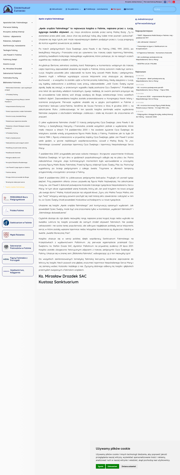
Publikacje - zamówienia (97, 9)
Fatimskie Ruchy (10, 78)
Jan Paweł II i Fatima (12, 55)
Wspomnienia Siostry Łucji (15, 106)
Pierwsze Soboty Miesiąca (153, 2)
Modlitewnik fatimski (13, 152)
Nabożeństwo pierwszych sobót (17, 142)
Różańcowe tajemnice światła (16, 121)
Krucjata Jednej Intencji (133, 2)
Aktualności (57, 9)
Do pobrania (73, 9)
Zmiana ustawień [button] (129, 466)
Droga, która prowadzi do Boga (17, 177)
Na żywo (117, 9)
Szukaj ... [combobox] (158, 9)
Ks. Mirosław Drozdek (12, 69)
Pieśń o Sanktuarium (12, 138)
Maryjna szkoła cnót (12, 157)
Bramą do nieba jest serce (15, 182)
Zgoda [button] (100, 466)
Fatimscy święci (10, 59)
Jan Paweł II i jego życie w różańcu (17, 167)
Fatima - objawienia (12, 36)
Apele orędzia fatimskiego (15, 187)
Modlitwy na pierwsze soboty (16, 147)
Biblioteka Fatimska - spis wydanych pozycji (18, 88)
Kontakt (129, 9)
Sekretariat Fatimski (12, 73)
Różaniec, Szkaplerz (12, 41)
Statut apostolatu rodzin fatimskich (18, 111)
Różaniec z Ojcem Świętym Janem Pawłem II (17, 127)
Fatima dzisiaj (10, 172)
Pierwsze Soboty (10, 27)
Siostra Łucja (9, 64)
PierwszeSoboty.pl (146, 23)
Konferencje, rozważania (14, 46)
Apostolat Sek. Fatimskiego (15, 22)
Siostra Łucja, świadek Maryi (15, 116)
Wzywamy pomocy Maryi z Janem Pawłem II (17, 100)
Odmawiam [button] (112, 466)
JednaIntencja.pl (145, 19)
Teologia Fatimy (10, 50)
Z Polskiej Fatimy (11, 94)
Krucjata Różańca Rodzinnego (16, 162)
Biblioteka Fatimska (12, 82)
